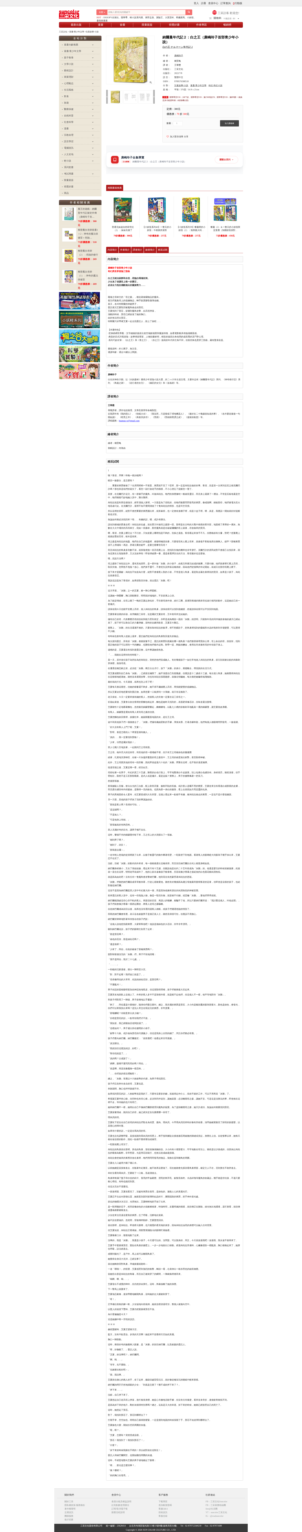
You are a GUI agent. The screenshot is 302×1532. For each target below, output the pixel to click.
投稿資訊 (163, 1512)
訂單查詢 (226, 3)
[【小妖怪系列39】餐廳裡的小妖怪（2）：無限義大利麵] (191, 209)
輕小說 (67, 161)
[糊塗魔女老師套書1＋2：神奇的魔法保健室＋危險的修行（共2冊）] (69, 235)
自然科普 (68, 115)
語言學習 (68, 141)
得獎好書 (174, 24)
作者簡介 (125, 250)
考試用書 (68, 173)
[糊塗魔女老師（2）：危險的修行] (69, 256)
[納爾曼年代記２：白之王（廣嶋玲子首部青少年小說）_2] (145, 96)
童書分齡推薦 (71, 44)
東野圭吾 (149, 17)
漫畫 (66, 128)
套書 (122, 24)
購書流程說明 (118, 1512)
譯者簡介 (137, 250)
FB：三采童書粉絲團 (216, 1505)
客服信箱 (163, 1516)
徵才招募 (68, 1519)
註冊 (203, 3)
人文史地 (68, 154)
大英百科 (169, 17)
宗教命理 (68, 135)
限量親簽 (147, 24)
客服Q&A (163, 1509)
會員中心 (213, 3)
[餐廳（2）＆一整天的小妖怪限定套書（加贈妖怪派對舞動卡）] (225, 209)
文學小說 (68, 64)
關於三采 (68, 1501)
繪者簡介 (150, 250)
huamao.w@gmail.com (129, 421)
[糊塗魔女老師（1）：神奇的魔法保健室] (69, 276)
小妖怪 (190, 17)
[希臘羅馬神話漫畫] (79, 300)
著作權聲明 (70, 1509)
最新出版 (76, 24)
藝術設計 (68, 70)
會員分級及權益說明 (121, 1501)
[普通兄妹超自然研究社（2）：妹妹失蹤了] (122, 209)
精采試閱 (162, 250)
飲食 (66, 96)
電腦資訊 (68, 148)
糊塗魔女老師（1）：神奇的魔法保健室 (88, 275)
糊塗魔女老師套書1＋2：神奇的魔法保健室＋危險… (88, 234)
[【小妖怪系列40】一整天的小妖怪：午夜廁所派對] (157, 209)
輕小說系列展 (136, 17)
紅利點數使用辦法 (120, 1505)
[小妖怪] (79, 319)
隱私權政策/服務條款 (74, 1505)
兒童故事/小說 (181, 85)
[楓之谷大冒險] (79, 337)
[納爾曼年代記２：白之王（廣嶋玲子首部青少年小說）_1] (130, 96)
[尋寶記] (79, 371)
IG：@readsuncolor (215, 1516)
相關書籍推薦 (115, 188)
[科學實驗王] (79, 354)
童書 (100, 24)
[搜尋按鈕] (189, 12)
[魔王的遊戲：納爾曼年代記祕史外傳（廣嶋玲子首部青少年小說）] (69, 214)
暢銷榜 (227, 24)
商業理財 (68, 77)
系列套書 (68, 167)
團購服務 (68, 1516)
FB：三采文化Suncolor (216, 1501)
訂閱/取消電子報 (120, 1509)
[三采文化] (74, 13)
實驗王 (159, 17)
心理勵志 (68, 83)
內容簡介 (112, 250)
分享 (186, 136)
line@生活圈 (212, 1509)
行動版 (238, 3)
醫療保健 (68, 109)
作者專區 (201, 24)
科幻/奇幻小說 (215, 85)
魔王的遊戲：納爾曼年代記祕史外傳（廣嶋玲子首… (87, 213)
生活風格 (68, 90)
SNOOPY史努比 (111, 17)
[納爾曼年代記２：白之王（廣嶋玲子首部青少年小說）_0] (115, 96)
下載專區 (163, 1501)
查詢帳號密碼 (165, 1505)
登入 (196, 3)
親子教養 (68, 57)
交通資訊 (68, 1512)
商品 (66, 193)
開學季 (124, 17)
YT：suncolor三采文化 (216, 1512)
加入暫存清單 (176, 136)
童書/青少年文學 (72, 51)
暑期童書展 (102, 21)
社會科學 (68, 122)
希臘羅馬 (180, 17)
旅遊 (66, 102)
